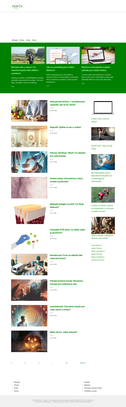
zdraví (12, 86)
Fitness (21, 40)
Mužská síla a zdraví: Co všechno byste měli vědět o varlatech (25, 70)
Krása (28, 40)
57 (67, 363)
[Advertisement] (63, 25)
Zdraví (34, 40)
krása (51, 184)
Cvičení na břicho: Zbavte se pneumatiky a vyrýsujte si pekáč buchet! (102, 208)
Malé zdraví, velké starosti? (63, 332)
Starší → (83, 363)
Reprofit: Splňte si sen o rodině (65, 127)
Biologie (15, 40)
